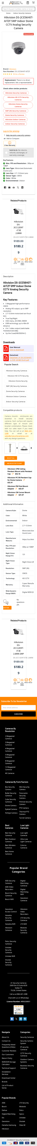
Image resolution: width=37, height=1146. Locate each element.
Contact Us (6, 1041)
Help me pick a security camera (18, 135)
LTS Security (24, 1103)
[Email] (9, 187)
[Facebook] (5, 187)
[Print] (14, 187)
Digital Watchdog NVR (24, 891)
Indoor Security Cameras (15, 124)
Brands (4, 1082)
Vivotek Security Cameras (8, 962)
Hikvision (5, 1129)
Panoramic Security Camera (23, 795)
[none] (18, 48)
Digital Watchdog (8, 1114)
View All (22, 1125)
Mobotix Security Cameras (23, 930)
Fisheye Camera (11, 813)
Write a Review (18, 74)
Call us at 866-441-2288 (18, 994)
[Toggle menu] (3, 3)
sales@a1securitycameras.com (17, 436)
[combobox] (18, 9)
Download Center (9, 1078)
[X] (18, 187)
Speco (21, 1114)
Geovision (6, 1121)
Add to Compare (12, 138)
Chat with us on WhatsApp (18, 998)
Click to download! (17, 350)
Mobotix (22, 1106)
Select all (10, 458)
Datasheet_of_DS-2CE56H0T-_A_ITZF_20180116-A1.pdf (21, 358)
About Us (5, 1037)
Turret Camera (25, 818)
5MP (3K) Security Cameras (15, 111)
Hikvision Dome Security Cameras (18, 381)
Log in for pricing (11, 131)
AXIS (3, 1103)
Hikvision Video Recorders (24, 911)
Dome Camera (10, 805)
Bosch (4, 1106)
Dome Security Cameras (14, 115)
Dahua (4, 1110)
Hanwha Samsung (9, 1125)
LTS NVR (23, 924)
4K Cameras (9, 773)
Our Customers (8, 1054)
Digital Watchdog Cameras (24, 883)
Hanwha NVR (10, 924)
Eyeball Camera (11, 809)
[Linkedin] (22, 187)
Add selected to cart (14, 463)
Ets (3, 1118)
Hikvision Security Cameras (16, 93)
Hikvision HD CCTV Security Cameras (18, 376)
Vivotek (22, 1121)
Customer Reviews (9, 1051)
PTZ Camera (24, 808)
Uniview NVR (10, 956)
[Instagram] (25, 1019)
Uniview (22, 1118)
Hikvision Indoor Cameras (15, 119)
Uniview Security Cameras (8, 950)
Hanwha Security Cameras (8, 917)
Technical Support (9, 1068)
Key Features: (8, 160)
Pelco (21, 1110)
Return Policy (7, 1058)
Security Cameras (27, 1037)
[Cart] (34, 2)
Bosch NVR (9, 899)
